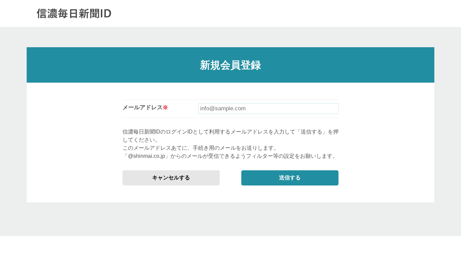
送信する (290, 177)
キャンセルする (171, 177)
